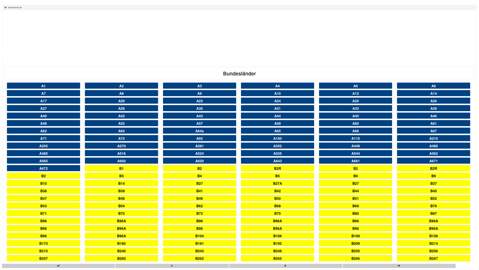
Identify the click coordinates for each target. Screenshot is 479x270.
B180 (121, 243)
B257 (43, 258)
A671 (433, 160)
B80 (355, 213)
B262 (199, 258)
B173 (43, 243)
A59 (277, 123)
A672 (43, 168)
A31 (277, 108)
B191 (199, 243)
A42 (121, 115)
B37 (433, 183)
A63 (121, 130)
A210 (433, 138)
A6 (433, 85)
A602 (121, 160)
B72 (121, 213)
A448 (355, 145)
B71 (43, 213)
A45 (355, 115)
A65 (277, 130)
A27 (43, 108)
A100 (277, 138)
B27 (199, 183)
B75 (277, 213)
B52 (433, 198)
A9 (199, 93)
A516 (121, 153)
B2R (277, 168)
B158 (433, 235)
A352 (277, 145)
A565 (43, 160)
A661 (355, 160)
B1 (121, 168)
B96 (43, 220)
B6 (355, 175)
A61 (433, 123)
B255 (355, 250)
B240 (121, 250)
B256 (433, 250)
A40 (43, 115)
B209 (355, 243)
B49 (199, 198)
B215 (43, 250)
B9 (433, 175)
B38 (43, 190)
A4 (277, 85)
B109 (355, 235)
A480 (433, 145)
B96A (121, 220)
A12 (355, 93)
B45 (433, 190)
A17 (43, 100)
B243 (199, 250)
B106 (277, 235)
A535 (277, 153)
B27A (277, 183)
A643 (277, 160)
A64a (199, 130)
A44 (277, 115)
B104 (199, 235)
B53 (43, 205)
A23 (199, 100)
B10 (43, 183)
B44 (355, 190)
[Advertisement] (79, 29)
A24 (277, 100)
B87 (433, 213)
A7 (43, 93)
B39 (121, 190)
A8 (121, 93)
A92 (199, 138)
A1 (43, 85)
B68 (277, 205)
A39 (433, 108)
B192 (277, 243)
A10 (277, 93)
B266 (355, 258)
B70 (433, 205)
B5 (277, 175)
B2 (199, 168)
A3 (199, 85)
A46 (433, 115)
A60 (355, 123)
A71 (43, 138)
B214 (433, 243)
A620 (199, 160)
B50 (277, 198)
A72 (121, 138)
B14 (121, 183)
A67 (433, 130)
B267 (433, 258)
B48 (121, 198)
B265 (277, 258)
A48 (43, 123)
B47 (43, 198)
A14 (433, 93)
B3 (121, 175)
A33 (355, 108)
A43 (199, 115)
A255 (43, 145)
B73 (199, 213)
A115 (355, 138)
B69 (355, 205)
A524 (199, 153)
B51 (355, 198)
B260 (121, 258)
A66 (355, 130)
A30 (199, 108)
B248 (277, 250)
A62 (43, 130)
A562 (433, 153)
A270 (121, 145)
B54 (121, 205)
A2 (121, 85)
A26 (433, 100)
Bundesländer (239, 73)
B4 (199, 175)
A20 (121, 100)
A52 (121, 123)
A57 (199, 123)
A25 (355, 100)
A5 (355, 85)
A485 (43, 153)
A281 (199, 145)
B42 (277, 190)
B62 (199, 205)
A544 (355, 153)
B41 (199, 190)
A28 (121, 108)
